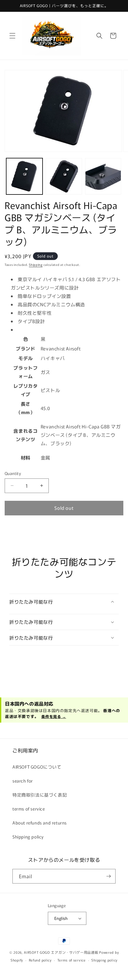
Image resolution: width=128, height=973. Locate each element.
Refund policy (40, 959)
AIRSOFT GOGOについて (37, 767)
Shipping (36, 264)
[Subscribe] (108, 876)
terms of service (28, 809)
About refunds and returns (39, 823)
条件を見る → (53, 716)
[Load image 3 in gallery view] (103, 176)
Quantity (13, 473)
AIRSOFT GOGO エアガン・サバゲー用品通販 (61, 952)
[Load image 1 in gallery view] (24, 176)
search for (22, 781)
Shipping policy (28, 837)
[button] (12, 36)
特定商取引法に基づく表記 (39, 795)
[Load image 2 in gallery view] (64, 176)
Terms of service (71, 959)
